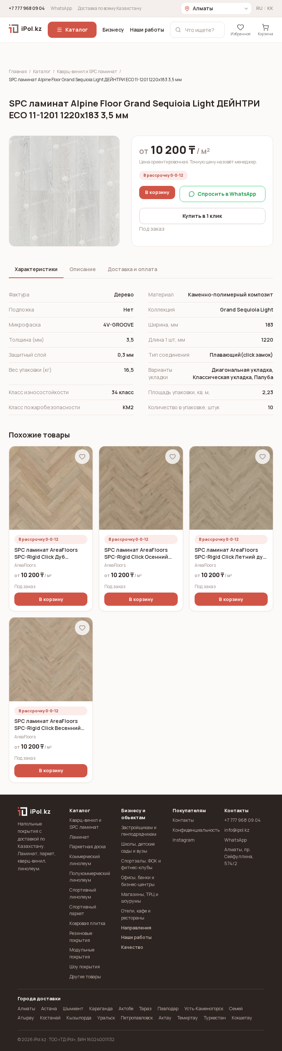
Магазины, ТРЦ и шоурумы (139, 897)
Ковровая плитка (87, 923)
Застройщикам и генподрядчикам (138, 831)
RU (259, 8)
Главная (18, 72)
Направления (136, 928)
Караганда (101, 1008)
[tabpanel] (141, 351)
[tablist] (141, 269)
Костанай (50, 1018)
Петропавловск (137, 1018)
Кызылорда (78, 1018)
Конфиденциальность (193, 830)
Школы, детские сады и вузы (138, 847)
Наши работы (147, 29)
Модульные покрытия (81, 953)
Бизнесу (113, 29)
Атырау (26, 1018)
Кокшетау (242, 1018)
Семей (236, 1008)
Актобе (126, 1008)
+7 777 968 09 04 (27, 8)
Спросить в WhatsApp (227, 193)
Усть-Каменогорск (203, 1008)
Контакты (183, 820)
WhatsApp (61, 8)
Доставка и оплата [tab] (132, 269)
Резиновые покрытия (80, 936)
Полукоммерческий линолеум (89, 876)
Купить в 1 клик (202, 215)
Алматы (26, 1008)
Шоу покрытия (84, 967)
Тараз (145, 1008)
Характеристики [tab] (36, 269)
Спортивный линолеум (82, 893)
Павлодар (168, 1008)
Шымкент (73, 1008)
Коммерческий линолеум (84, 860)
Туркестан (215, 1018)
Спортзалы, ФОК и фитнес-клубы (141, 864)
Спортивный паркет (82, 910)
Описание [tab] (82, 269)
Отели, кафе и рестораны (136, 914)
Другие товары (85, 976)
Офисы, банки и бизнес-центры (138, 881)
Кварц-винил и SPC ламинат (87, 72)
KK (270, 8)
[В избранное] (82, 456)
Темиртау (187, 1018)
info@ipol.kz (237, 830)
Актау (165, 1018)
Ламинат (79, 837)
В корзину (157, 192)
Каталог (76, 29)
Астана (49, 1008)
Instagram (184, 840)
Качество (132, 947)
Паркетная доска (87, 846)
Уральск (106, 1018)
